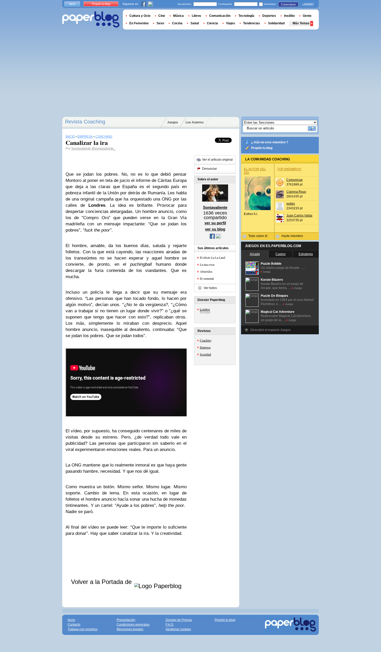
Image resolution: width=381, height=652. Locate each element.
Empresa (205, 347)
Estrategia (306, 254)
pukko (290, 203)
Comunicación (219, 16)
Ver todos (210, 288)
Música (178, 16)
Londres (205, 309)
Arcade (255, 254)
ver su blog (215, 229)
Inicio (72, 3)
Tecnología (246, 16)
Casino (281, 254)
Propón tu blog (261, 148)
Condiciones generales (133, 624)
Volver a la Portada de (102, 581)
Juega (266, 271)
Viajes (230, 23)
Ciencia (212, 23)
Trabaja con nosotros (82, 629)
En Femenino (139, 23)
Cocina (177, 23)
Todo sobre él (257, 236)
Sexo (160, 23)
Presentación (126, 620)
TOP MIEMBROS (289, 169)
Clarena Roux (296, 192)
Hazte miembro (292, 236)
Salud (194, 23)
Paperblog (90, 19)
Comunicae (294, 180)
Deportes (269, 16)
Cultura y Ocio (139, 16)
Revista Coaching (85, 121)
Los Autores (195, 122)
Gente (307, 16)
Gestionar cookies (178, 629)
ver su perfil (215, 223)
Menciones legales (130, 629)
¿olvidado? (308, 4)
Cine (161, 16)
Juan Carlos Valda (299, 215)
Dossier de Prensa (179, 620)
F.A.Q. (170, 624)
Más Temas (301, 23)
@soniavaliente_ (103, 148)
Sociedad (205, 354)
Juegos (172, 122)
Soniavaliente (81, 148)
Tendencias (251, 23)
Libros (196, 16)
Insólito (289, 16)
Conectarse (288, 4)
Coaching (205, 340)
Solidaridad (276, 23)
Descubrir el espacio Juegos (270, 330)
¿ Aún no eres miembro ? (269, 142)
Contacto (74, 624)
